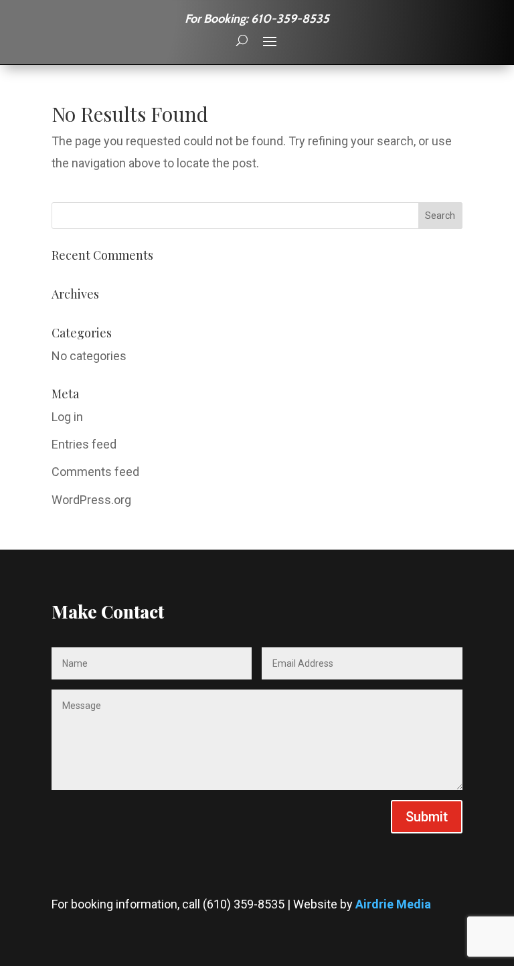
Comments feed (95, 472)
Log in (67, 417)
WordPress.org (91, 500)
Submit (427, 817)
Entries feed (84, 444)
